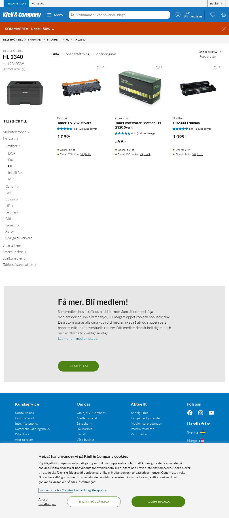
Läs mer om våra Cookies (55, 490)
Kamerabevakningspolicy (32, 429)
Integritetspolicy (26, 423)
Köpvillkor (22, 434)
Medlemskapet (87, 418)
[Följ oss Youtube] (211, 412)
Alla (56, 54)
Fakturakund (24, 418)
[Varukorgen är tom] (223, 14)
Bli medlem (78, 366)
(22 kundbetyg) (88, 128)
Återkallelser (24, 439)
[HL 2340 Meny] (86, 39)
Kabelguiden (140, 413)
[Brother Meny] (62, 39)
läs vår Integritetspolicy (90, 490)
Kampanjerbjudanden (146, 418)
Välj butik (86, 154)
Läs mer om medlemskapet (78, 338)
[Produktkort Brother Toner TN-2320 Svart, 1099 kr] (81, 87)
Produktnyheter (142, 429)
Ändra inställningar (47, 501)
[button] (23, 69)
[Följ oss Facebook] (190, 412)
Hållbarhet (84, 429)
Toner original (105, 54)
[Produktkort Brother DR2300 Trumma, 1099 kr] (197, 87)
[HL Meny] (72, 39)
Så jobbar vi (85, 423)
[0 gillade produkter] (213, 14)
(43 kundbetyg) (146, 133)
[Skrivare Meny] (44, 39)
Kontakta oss (24, 413)
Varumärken (139, 434)
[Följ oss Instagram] (200, 412)
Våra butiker (86, 439)
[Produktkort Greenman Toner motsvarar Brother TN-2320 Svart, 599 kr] (139, 87)
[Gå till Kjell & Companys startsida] (23, 14)
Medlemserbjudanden (146, 423)
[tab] (16, 3)
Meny (58, 15)
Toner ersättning (76, 54)
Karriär (82, 434)
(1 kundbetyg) (203, 128)
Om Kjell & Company (91, 413)
